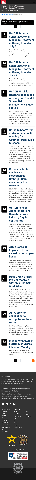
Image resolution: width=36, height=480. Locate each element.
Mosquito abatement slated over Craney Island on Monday (21, 344)
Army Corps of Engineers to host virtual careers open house (21, 251)
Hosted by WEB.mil (17, 450)
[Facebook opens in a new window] (3, 404)
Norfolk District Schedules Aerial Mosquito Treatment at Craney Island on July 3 (21, 40)
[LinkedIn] (7, 404)
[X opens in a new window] (10, 404)
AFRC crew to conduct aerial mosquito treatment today (21, 317)
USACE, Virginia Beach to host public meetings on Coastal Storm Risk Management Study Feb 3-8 (21, 99)
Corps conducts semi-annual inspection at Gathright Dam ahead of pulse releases (18, 177)
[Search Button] (29, 2)
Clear (9, 19)
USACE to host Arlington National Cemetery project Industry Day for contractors (20, 214)
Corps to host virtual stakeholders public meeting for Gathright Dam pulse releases (21, 136)
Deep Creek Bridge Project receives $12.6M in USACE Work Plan (20, 281)
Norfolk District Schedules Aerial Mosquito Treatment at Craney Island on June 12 (21, 69)
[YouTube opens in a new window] (14, 404)
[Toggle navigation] (33, 2)
